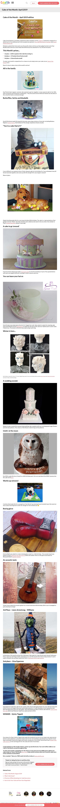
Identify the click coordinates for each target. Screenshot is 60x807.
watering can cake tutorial (18, 555)
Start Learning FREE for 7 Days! (48, 3)
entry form (24, 752)
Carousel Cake (25, 271)
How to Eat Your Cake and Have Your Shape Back (17, 780)
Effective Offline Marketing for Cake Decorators (17, 778)
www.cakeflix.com (39, 756)
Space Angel (42, 376)
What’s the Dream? (9, 776)
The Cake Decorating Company (43, 42)
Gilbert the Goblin (51, 376)
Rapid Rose (20, 326)
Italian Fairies (11, 122)
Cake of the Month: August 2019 (13, 773)
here (12, 477)
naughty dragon (16, 556)
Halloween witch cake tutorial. (36, 658)
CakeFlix (40, 40)
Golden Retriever (11, 223)
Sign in (33, 3)
